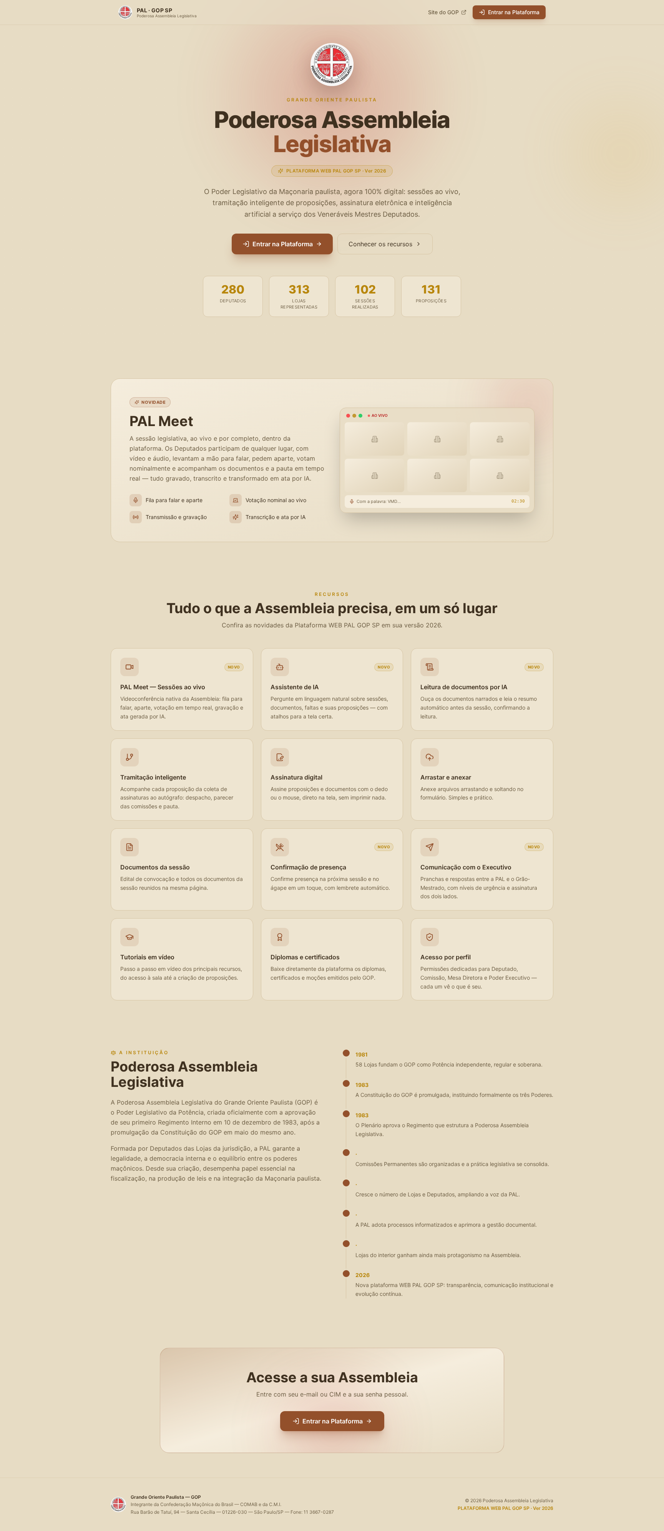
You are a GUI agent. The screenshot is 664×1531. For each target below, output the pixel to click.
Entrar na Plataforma (514, 12)
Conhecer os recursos (380, 244)
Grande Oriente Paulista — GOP (166, 1497)
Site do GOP (443, 12)
